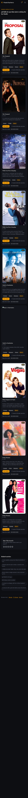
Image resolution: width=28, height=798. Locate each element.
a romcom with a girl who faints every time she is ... (14, 588)
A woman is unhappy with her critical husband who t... (13, 584)
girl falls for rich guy (7, 577)
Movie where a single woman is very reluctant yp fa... (13, 573)
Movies (10, 597)
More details (6, 69)
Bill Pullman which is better (8, 580)
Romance (11, 67)
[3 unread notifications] (21, 2)
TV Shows (15, 597)
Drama (16, 67)
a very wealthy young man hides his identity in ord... (13, 560)
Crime (10, 468)
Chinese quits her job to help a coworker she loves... (13, 565)
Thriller (9, 123)
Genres (20, 597)
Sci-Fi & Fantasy (6, 180)
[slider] (14, 72)
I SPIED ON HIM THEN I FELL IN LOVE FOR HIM (14, 569)
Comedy (5, 67)
